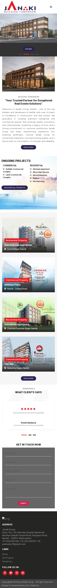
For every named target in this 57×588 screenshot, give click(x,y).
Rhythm (36, 178)
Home (5, 554)
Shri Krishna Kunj (40, 175)
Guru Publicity (32, 585)
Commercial (10, 165)
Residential (36, 165)
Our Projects (8, 558)
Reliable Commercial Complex (13, 170)
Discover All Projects (14, 188)
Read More (28, 147)
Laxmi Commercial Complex (12, 176)
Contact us (7, 561)
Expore (28, 49)
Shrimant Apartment (41, 169)
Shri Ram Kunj (38, 181)
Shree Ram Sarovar (41, 172)
